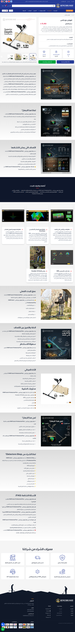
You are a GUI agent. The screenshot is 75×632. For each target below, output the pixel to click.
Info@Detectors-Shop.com (28, 615)
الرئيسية (55, 10)
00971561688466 (30, 611)
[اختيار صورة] (32, 57)
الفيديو (35, 10)
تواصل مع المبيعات (46, 61)
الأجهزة (49, 10)
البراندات (29, 10)
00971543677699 (30, 609)
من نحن (68, 1)
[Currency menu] (9, 11)
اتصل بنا (72, 1)
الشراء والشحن (63, 1)
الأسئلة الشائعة (59, 613)
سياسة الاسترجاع (59, 615)
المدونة (24, 10)
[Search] (53, 6)
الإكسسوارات (42, 10)
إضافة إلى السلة (64, 61)
